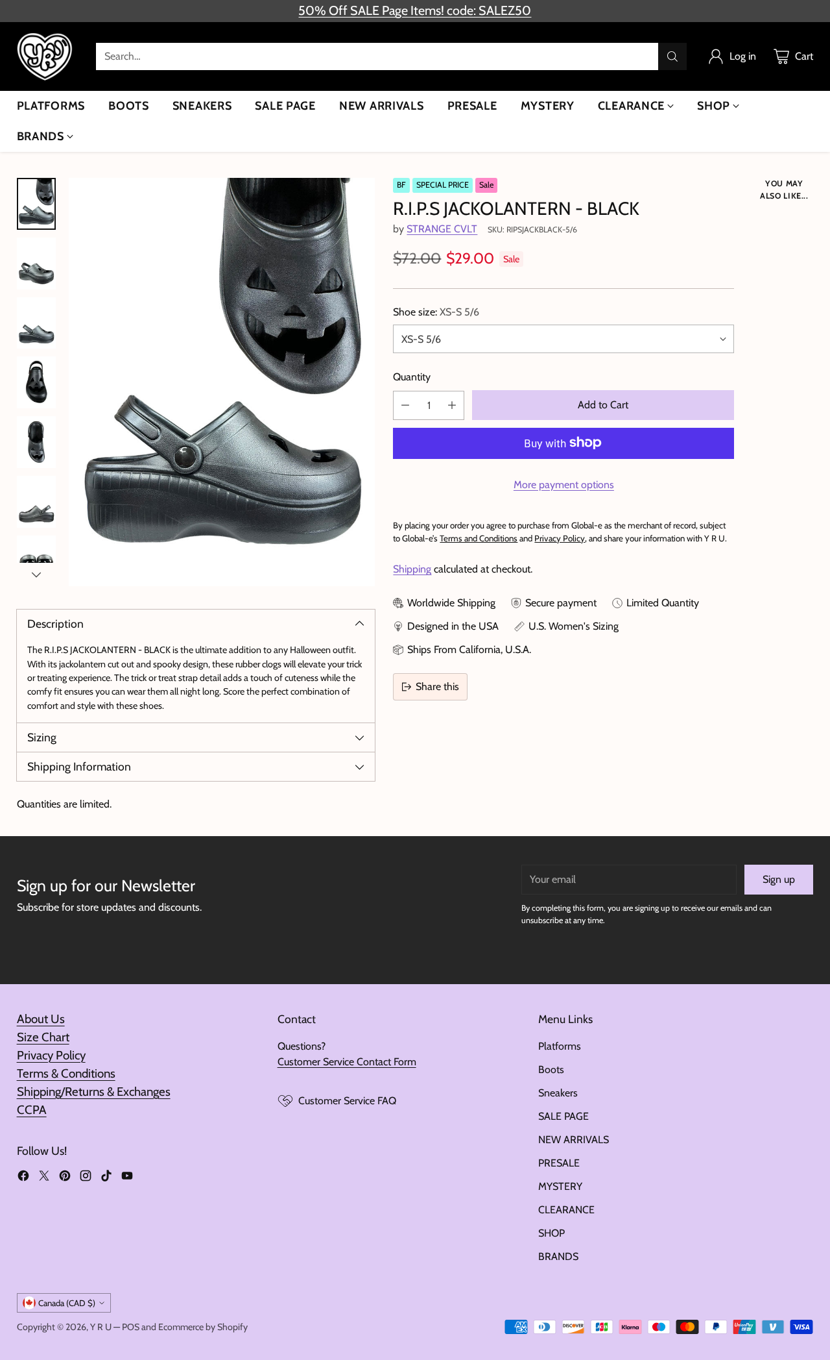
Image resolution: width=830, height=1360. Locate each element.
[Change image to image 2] (36, 264)
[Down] (36, 574)
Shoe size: (436, 311)
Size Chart (43, 1037)
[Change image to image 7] (36, 561)
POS (130, 1327)
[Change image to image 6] (36, 502)
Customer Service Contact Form (347, 1062)
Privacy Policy (51, 1055)
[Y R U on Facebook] (23, 1178)
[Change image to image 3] (36, 323)
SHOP (551, 1233)
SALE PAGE (563, 1116)
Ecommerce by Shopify (203, 1327)
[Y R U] (46, 56)
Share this (437, 686)
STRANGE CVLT (442, 228)
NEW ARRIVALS (573, 1139)
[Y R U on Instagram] (85, 1178)
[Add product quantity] (452, 405)
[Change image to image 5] (36, 442)
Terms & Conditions (66, 1073)
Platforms (559, 1046)
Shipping (412, 569)
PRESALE (559, 1163)
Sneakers (558, 1093)
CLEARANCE (566, 1210)
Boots (551, 1069)
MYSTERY (560, 1186)
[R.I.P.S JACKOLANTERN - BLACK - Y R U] (222, 382)
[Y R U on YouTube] (127, 1178)
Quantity (412, 376)
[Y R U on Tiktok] (106, 1178)
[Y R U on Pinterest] (65, 1178)
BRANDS (558, 1256)
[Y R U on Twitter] (44, 1178)
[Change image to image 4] (36, 382)
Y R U (101, 1327)
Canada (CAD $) (66, 1303)
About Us (41, 1018)
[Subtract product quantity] (405, 405)
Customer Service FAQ (347, 1100)
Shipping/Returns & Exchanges (94, 1091)
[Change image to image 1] (36, 204)
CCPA (32, 1109)
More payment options (564, 484)
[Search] (672, 56)
